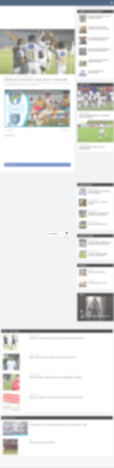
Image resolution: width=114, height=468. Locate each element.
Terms (68, 236)
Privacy (65, 236)
